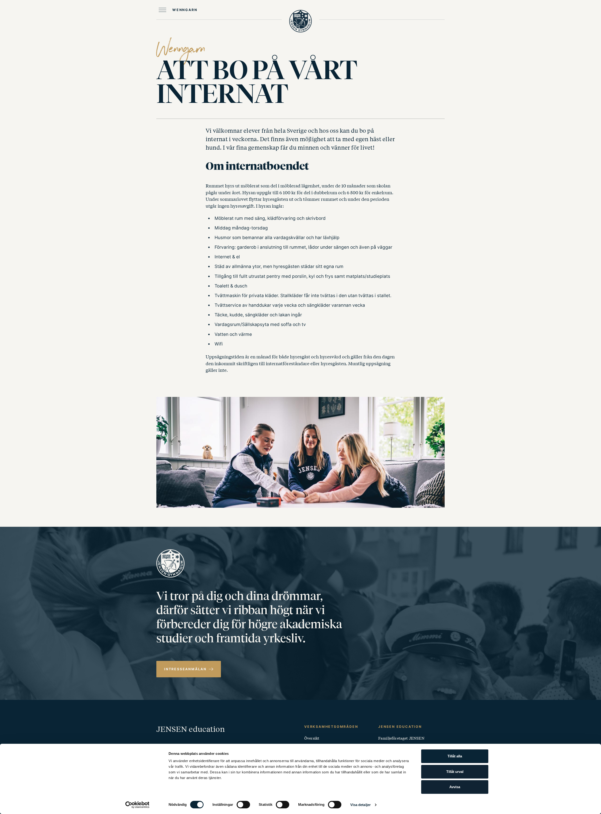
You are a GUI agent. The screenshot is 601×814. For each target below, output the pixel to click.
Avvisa (454, 787)
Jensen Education (400, 727)
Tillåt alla (454, 756)
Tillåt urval (454, 772)
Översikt (311, 737)
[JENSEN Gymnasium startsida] (300, 21)
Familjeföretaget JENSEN (401, 737)
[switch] (243, 804)
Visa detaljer (360, 805)
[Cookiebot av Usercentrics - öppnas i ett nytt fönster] (137, 804)
